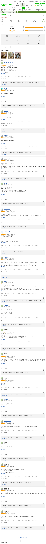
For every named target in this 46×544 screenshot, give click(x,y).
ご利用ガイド (20, 1)
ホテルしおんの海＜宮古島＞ (6, 15)
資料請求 (30, 540)
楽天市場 (36, 1)
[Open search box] (2, 47)
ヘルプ (15, 1)
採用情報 (22, 540)
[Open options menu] (44, 62)
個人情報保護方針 (9, 540)
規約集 (26, 540)
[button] (4, 55)
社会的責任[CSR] (16, 540)
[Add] (43, 15)
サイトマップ (25, 1)
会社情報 (3, 540)
